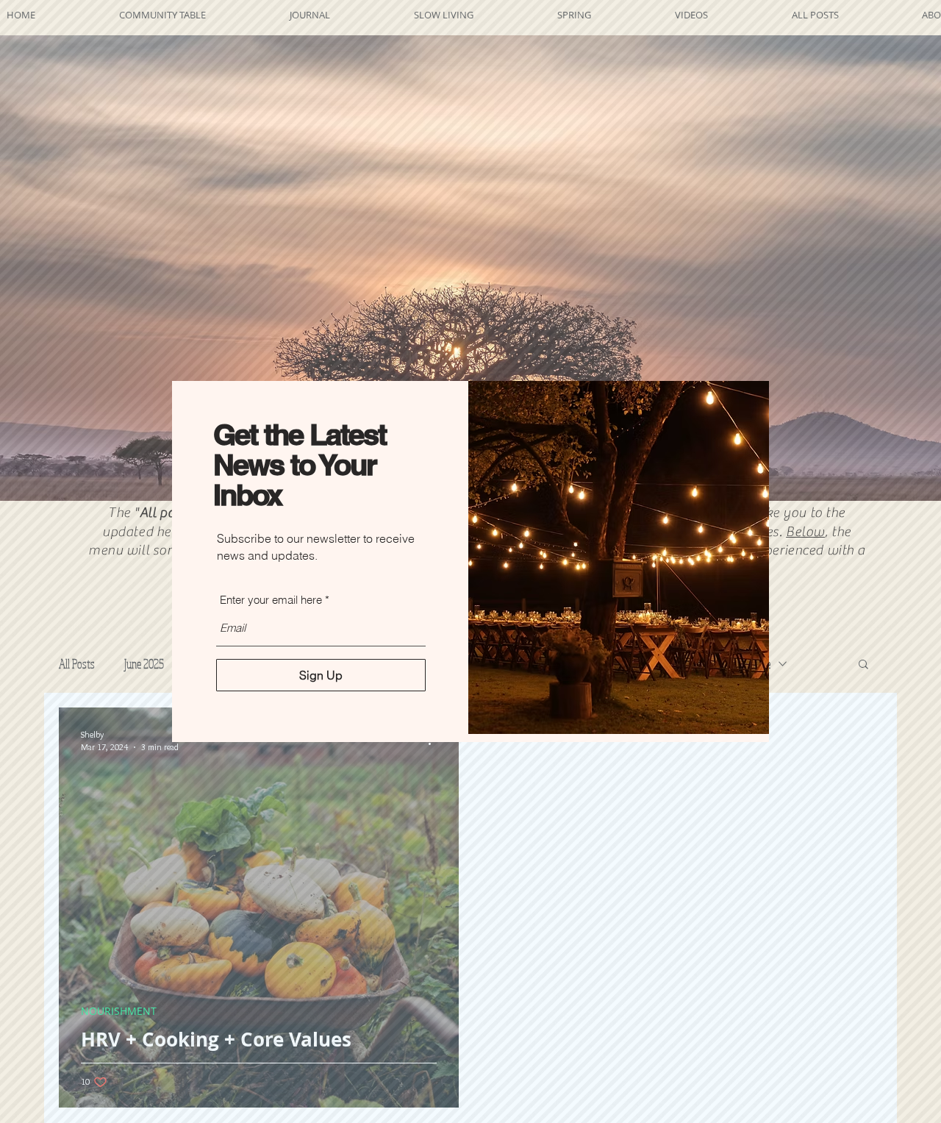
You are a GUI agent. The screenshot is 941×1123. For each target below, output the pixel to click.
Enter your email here (271, 599)
